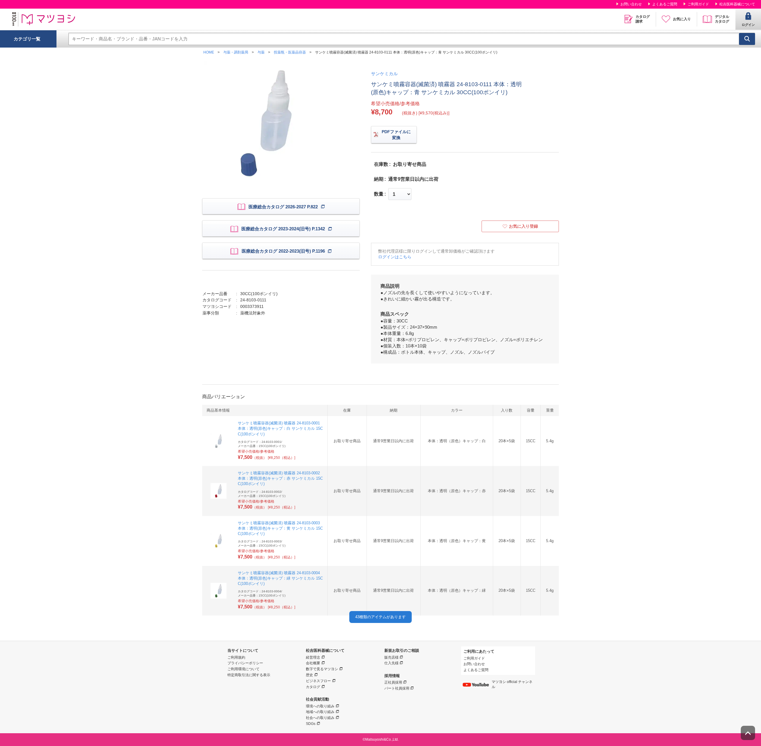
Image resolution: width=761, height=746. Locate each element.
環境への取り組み (320, 706)
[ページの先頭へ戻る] (748, 733)
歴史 (309, 675)
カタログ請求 (643, 19)
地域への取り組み (320, 712)
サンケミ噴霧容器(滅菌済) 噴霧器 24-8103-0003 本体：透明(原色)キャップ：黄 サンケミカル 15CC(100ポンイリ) (280, 528)
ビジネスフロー (318, 681)
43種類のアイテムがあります (380, 617)
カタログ (313, 687)
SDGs (310, 724)
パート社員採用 (396, 688)
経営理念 (313, 657)
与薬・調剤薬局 (235, 52)
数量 (378, 194)
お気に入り (682, 19)
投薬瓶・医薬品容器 (290, 52)
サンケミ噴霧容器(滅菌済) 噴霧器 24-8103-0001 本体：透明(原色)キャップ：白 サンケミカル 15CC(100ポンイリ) (280, 428)
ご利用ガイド (698, 4)
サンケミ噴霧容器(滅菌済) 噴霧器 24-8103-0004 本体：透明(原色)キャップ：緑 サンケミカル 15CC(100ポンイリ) (280, 578)
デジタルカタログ (722, 19)
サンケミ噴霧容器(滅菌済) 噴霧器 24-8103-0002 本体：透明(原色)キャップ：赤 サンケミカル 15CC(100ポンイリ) (280, 478)
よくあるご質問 (664, 4)
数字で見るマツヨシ (322, 669)
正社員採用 (393, 682)
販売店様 (391, 657)
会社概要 (313, 663)
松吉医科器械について (737, 4)
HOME (208, 52)
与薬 (261, 52)
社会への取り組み (320, 718)
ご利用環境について (243, 669)
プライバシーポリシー (245, 663)
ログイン (748, 24)
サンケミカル (384, 73)
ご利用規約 (236, 657)
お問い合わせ (631, 4)
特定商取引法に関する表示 (248, 675)
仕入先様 (391, 663)
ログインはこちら (394, 256)
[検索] (747, 39)
